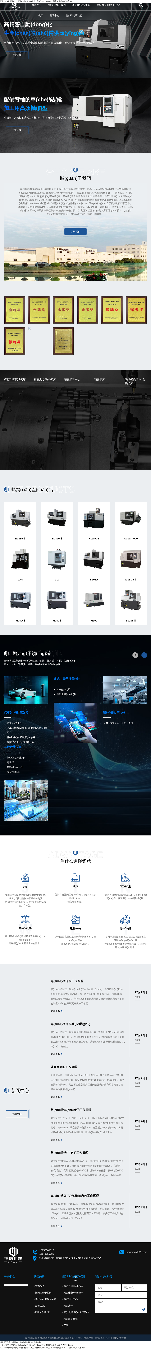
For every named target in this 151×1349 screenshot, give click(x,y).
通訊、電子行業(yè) (67, 678)
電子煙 (10, 762)
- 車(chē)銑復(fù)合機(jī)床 (75, 1312)
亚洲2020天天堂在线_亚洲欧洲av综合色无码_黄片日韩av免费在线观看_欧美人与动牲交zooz (36, 1345)
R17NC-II (94, 538)
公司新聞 (61, 20)
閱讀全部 (17, 1114)
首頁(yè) (36, 5)
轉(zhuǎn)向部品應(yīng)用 (21, 737)
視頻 (40, 15)
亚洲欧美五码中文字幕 (43, 1348)
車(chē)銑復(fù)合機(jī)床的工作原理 (75, 1195)
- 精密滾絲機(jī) (70, 1318)
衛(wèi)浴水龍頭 (15, 757)
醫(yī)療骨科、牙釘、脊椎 (119, 723)
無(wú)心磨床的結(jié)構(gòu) (70, 1024)
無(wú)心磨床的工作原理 (67, 981)
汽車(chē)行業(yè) (16, 712)
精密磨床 (99, 379)
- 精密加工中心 (70, 1299)
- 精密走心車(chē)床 (72, 1292)
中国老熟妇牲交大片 (26, 1348)
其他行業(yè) (12, 746)
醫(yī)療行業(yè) (114, 712)
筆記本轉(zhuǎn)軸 (66, 694)
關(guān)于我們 (57, 5)
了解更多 (17, 55)
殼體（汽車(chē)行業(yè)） (21, 742)
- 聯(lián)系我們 (42, 1312)
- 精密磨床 (67, 1305)
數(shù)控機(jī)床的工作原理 (69, 1152)
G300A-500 (131, 538)
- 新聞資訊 (39, 1305)
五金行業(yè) (13, 772)
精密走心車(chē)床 (45, 379)
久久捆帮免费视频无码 (9, 1348)
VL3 (57, 579)
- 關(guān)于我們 (42, 1292)
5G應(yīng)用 (63, 689)
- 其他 (65, 1325)
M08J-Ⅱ (57, 620)
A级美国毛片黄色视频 (76, 1348)
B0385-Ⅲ (20, 538)
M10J (94, 620)
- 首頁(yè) (39, 1286)
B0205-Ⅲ (131, 620)
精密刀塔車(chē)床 (15, 379)
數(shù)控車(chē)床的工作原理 (71, 1109)
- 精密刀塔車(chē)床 (72, 1286)
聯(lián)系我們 (74, 15)
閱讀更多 (56, 1011)
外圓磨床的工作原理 (64, 1067)
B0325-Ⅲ (57, 538)
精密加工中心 (72, 379)
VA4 (20, 579)
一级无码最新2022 (60, 1348)
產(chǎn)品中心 (81, 5)
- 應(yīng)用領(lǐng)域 (45, 1299)
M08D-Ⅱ (20, 620)
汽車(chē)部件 (14, 723)
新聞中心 (54, 15)
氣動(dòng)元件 (15, 767)
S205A (94, 579)
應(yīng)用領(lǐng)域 (108, 5)
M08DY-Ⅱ (130, 579)
